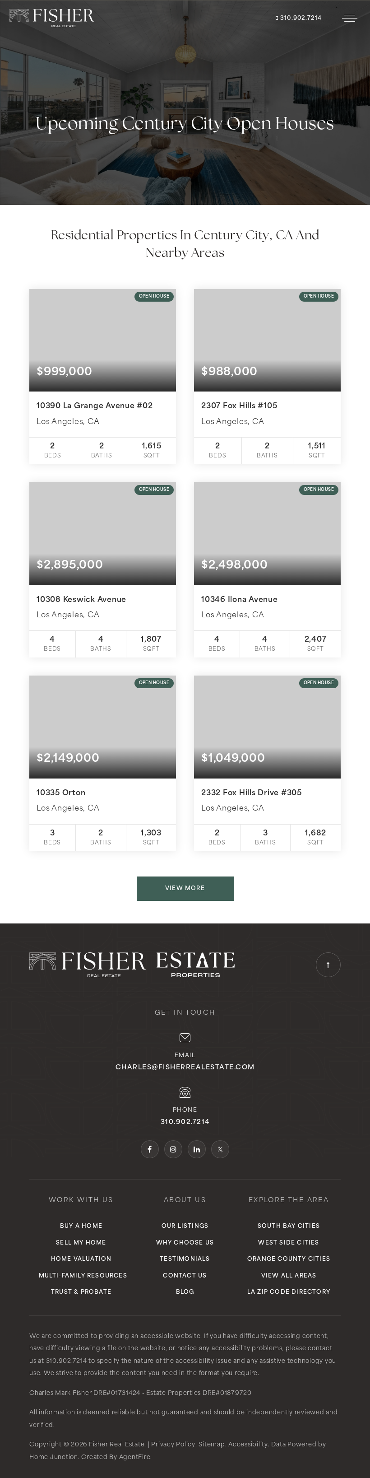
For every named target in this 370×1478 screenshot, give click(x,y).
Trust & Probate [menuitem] (81, 1292)
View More (185, 888)
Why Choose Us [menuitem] (185, 1243)
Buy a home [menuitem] (81, 1226)
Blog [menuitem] (185, 1292)
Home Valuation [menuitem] (81, 1259)
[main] (185, 461)
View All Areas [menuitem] (289, 1276)
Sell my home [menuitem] (81, 1243)
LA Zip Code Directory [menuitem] (288, 1292)
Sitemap (212, 1445)
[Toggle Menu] (349, 18)
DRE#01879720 (227, 1393)
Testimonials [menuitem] (185, 1259)
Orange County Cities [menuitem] (288, 1259)
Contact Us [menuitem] (185, 1276)
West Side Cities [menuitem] (288, 1243)
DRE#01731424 (116, 1393)
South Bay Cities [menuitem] (289, 1226)
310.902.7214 (300, 18)
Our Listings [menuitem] (185, 1226)
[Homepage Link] (51, 18)
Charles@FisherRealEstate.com (185, 1067)
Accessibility (248, 1445)
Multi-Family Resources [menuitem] (83, 1276)
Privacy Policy (173, 1445)
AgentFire (135, 1457)
